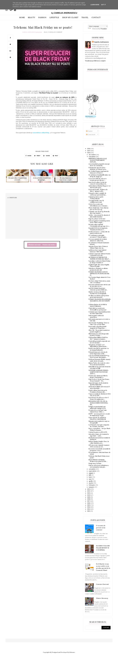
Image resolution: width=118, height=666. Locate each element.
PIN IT (56, 155)
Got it (103, 5)
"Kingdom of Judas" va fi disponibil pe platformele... (98, 345)
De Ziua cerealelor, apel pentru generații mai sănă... (98, 296)
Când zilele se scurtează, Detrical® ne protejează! (97, 309)
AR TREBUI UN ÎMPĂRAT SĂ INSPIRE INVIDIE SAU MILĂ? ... (99, 258)
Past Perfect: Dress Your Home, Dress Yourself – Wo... (98, 380)
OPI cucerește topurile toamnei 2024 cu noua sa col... (98, 446)
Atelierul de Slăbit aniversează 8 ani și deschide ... (99, 387)
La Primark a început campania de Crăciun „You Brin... (98, 425)
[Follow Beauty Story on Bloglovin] (92, 114)
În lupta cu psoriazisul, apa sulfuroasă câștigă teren (97, 407)
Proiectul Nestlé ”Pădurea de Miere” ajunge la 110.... (98, 190)
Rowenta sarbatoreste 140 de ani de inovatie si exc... (99, 285)
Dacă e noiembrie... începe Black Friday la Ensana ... (99, 429)
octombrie (92, 469)
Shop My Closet (70, 17)
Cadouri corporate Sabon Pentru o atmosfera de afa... (99, 254)
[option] (18, 177)
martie (91, 483)
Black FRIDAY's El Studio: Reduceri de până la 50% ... (98, 460)
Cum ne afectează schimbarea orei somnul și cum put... (98, 466)
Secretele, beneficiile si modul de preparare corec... (99, 449)
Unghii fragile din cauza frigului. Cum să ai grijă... (98, 265)
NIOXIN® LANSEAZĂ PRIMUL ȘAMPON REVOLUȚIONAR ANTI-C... (98, 372)
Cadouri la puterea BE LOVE (97, 432)
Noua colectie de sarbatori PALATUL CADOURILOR (97, 418)
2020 (89, 495)
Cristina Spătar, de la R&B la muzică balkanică (97, 305)
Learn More (94, 5)
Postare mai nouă (34, 244)
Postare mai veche (49, 244)
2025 (89, 150)
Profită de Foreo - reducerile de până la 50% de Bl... (99, 232)
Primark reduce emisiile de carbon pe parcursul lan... (97, 194)
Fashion (42, 17)
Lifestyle (54, 17)
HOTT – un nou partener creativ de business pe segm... (99, 414)
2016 (88, 503)
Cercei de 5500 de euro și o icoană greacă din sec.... (97, 179)
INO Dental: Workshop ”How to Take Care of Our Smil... (98, 323)
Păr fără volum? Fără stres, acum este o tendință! (99, 281)
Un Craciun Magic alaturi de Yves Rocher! (99, 278)
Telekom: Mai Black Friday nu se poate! (99, 457)
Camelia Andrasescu (28, 32)
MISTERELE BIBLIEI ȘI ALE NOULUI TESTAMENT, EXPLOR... (97, 160)
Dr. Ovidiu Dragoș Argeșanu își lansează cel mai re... (98, 172)
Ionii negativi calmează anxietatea (96, 316)
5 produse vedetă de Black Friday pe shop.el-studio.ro (99, 262)
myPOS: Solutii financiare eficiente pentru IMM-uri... (98, 289)
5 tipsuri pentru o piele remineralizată (95, 197)
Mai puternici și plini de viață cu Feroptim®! (98, 422)
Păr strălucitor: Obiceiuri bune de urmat (99, 453)
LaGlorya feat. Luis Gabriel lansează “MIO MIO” (97, 251)
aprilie (91, 481)
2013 (88, 509)
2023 (89, 489)
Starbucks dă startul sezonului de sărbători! (99, 438)
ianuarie (91, 487)
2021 (88, 493)
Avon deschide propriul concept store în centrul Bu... (99, 164)
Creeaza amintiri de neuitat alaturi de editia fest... (97, 240)
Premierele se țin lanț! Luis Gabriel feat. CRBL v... (97, 411)
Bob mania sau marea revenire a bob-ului (99, 320)
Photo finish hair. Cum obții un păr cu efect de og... (98, 208)
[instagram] (7, 9)
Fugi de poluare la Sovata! (96, 219)
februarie (92, 485)
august (91, 473)
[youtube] (16, 9)
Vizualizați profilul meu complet (95, 61)
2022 (89, 491)
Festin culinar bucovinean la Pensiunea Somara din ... (97, 391)
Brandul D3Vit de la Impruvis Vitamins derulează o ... (97, 229)
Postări (89, 131)
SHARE (29, 155)
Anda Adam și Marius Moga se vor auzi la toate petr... (99, 186)
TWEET (38, 155)
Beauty (31, 17)
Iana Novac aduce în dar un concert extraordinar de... (97, 183)
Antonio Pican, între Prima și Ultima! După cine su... (98, 247)
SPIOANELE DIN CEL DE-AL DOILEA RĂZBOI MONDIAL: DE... (98, 402)
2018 (88, 499)
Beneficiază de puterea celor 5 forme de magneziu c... (98, 398)
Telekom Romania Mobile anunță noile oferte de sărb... (99, 360)
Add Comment (57, 32)
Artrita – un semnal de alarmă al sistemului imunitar (99, 216)
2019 (88, 497)
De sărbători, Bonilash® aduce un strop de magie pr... (99, 175)
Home (22, 17)
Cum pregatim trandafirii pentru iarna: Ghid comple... (99, 221)
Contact (96, 17)
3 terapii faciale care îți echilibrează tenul (96, 201)
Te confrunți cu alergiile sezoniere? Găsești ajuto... (97, 236)
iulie (90, 475)
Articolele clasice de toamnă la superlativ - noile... (98, 435)
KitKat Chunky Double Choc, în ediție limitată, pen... (98, 442)
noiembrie (92, 156)
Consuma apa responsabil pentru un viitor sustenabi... (99, 312)
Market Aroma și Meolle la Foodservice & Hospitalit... (97, 292)
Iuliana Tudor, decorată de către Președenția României (99, 364)
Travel (84, 17)
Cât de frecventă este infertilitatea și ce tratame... (98, 205)
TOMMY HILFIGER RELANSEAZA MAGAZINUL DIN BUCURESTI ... (99, 300)
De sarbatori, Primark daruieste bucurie (98, 243)
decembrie (92, 155)
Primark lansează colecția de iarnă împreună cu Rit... (97, 353)
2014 (88, 507)
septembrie (93, 471)
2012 (88, 511)
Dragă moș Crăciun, (94, 463)
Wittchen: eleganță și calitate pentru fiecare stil (98, 269)
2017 (88, 501)
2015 (88, 505)
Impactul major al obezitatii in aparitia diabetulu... (98, 383)
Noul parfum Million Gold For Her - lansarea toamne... (98, 338)
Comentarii (91, 134)
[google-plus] (12, 9)
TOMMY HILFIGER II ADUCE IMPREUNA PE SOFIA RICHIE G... (98, 273)
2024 (89, 153)
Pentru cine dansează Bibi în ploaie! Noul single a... (97, 376)
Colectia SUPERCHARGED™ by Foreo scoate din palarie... (98, 356)
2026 (89, 148)
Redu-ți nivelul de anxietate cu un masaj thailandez (98, 349)
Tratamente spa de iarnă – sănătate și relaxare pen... (97, 168)
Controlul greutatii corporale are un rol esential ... (99, 342)
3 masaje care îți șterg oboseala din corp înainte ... (98, 212)
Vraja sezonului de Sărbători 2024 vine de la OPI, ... (99, 394)
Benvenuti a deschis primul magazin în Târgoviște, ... (97, 327)
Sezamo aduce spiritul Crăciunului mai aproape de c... (99, 225)
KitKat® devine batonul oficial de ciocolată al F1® (99, 367)
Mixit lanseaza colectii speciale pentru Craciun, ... (98, 334)
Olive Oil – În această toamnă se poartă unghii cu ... (99, 331)
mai (90, 479)
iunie (90, 477)
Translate (104, 29)
